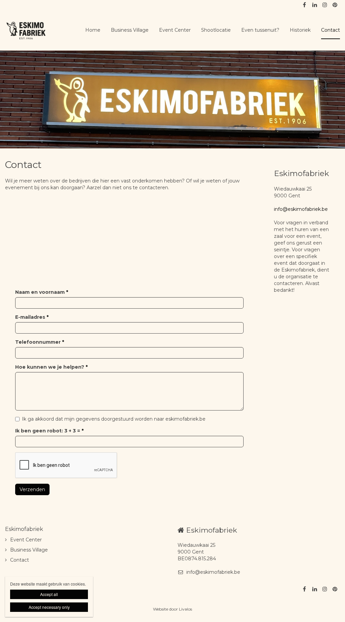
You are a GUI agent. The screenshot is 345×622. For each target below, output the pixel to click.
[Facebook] (304, 5)
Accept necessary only (49, 607)
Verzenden (32, 489)
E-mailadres (32, 317)
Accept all (49, 594)
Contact (330, 30)
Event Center (175, 30)
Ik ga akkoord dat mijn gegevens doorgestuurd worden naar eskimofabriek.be (114, 419)
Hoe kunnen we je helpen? (51, 367)
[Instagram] (324, 5)
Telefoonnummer (39, 342)
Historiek (300, 30)
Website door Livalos (172, 609)
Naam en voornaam (41, 292)
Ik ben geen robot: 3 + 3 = (49, 431)
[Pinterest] (335, 5)
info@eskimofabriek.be (301, 209)
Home (92, 30)
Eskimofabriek (24, 529)
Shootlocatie (216, 30)
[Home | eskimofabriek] (36, 30)
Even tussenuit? (260, 30)
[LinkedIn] (314, 5)
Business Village (130, 30)
